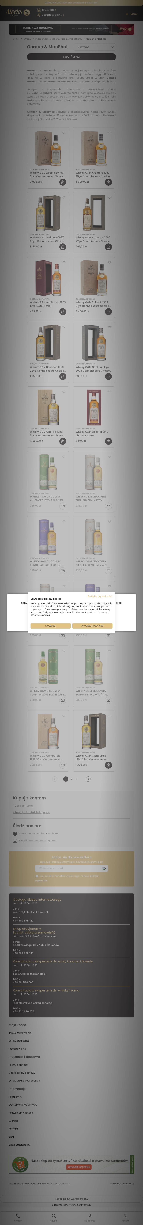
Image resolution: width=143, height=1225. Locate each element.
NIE (80, 621)
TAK (64, 621)
